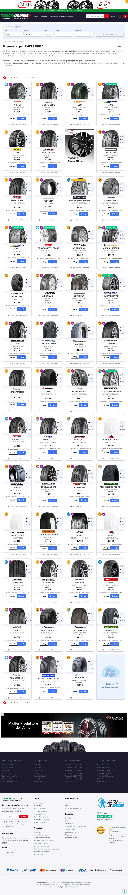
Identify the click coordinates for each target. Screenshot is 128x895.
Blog (66, 821)
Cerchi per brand (41, 760)
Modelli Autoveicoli (40, 822)
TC (77, 887)
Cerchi (36, 16)
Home (4, 41)
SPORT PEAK (79, 295)
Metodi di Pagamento (41, 835)
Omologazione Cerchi (72, 832)
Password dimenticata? (73, 808)
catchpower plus (48, 630)
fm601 (48, 391)
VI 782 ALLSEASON (111, 248)
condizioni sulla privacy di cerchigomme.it (15, 825)
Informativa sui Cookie (41, 851)
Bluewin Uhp (17, 439)
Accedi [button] (114, 16)
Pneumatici (43, 16)
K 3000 (17, 487)
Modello (26, 31)
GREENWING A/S (48, 487)
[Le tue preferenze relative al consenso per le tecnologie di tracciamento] (124, 891)
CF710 (17, 152)
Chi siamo (68, 818)
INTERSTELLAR (17, 535)
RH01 (17, 343)
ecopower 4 (79, 487)
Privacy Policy (38, 854)
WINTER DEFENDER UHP (79, 200)
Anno (45, 31)
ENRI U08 (111, 343)
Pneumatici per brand (106, 760)
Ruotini (63, 16)
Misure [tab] (19, 27)
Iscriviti (23, 816)
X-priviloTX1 (48, 295)
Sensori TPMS (70, 829)
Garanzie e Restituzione (42, 837)
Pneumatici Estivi (40, 814)
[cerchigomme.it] (16, 16)
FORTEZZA (48, 201)
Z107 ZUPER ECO (48, 343)
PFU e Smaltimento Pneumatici (44, 840)
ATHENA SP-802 (79, 248)
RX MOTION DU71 (79, 391)
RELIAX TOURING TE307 (48, 678)
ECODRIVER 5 (48, 582)
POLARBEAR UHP (17, 678)
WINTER (17, 104)
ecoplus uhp (48, 152)
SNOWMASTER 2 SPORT (48, 248)
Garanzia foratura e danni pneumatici (46, 849)
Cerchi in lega (38, 803)
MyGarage (70, 16)
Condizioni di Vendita (41, 843)
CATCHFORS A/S (79, 630)
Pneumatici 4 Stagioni (41, 819)
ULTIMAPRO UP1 (111, 295)
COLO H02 (79, 344)
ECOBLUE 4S (48, 439)
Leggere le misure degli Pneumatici (77, 826)
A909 (17, 630)
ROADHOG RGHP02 (110, 439)
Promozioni (69, 823)
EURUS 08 (79, 582)
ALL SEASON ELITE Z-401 (110, 487)
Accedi (67, 805)
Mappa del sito (70, 835)
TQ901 (79, 104)
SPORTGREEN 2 (48, 104)
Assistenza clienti (71, 837)
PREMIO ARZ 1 (17, 296)
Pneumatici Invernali (41, 817)
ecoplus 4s (79, 439)
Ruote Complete (55, 16)
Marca (6, 31)
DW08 (110, 582)
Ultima (26, 78)
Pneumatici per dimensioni (76, 760)
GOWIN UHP (17, 582)
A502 (79, 535)
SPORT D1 (79, 677)
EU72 (110, 104)
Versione (57, 31)
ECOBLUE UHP (17, 200)
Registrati (68, 803)
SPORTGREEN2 (17, 392)
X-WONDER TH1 (111, 200)
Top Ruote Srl (64, 887)
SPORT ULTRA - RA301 (48, 534)
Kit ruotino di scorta (40, 811)
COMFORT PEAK (111, 152)
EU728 (17, 248)
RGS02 (111, 535)
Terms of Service (80, 885)
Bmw (20, 41)
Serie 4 (27, 41)
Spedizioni (37, 832)
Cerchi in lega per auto (11, 760)
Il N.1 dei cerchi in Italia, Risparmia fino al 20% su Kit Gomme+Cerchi (64, 10)
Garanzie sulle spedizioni (42, 846)
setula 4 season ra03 (110, 391)
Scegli (22, 118)
